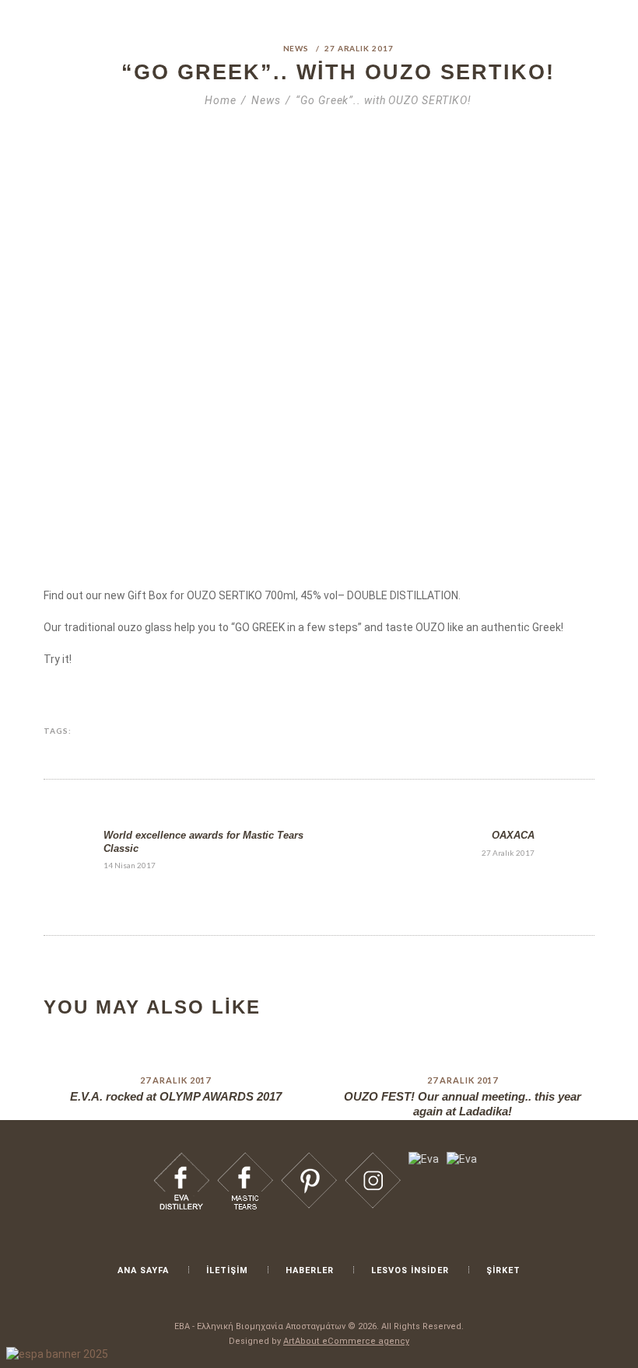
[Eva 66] (373, 1159)
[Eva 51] (512, 731)
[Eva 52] (535, 731)
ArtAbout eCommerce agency (346, 1341)
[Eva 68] (462, 1159)
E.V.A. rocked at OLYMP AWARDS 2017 (176, 1096)
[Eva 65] (309, 1159)
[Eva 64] (245, 1159)
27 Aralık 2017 (359, 48)
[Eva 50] (488, 731)
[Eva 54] (583, 731)
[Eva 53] (559, 731)
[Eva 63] (181, 1159)
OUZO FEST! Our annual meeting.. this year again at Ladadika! (462, 1104)
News (296, 48)
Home (221, 100)
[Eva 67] (423, 1159)
